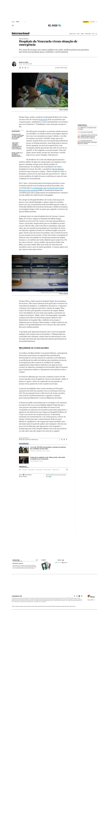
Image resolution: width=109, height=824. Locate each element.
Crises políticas (31, 469)
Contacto (13, 606)
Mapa (45, 606)
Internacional (20, 33)
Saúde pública (39, 469)
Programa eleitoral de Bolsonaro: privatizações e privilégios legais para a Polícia (87, 142)
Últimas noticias (82, 125)
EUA (96, 33)
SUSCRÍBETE (85, 21)
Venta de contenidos (19, 606)
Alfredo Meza (39, 450)
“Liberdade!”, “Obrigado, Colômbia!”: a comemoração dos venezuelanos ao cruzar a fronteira (17, 145)
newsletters (16, 560)
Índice (68, 606)
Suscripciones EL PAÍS (50, 606)
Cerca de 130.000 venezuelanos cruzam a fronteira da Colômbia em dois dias (48, 448)
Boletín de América (18, 563)
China (93, 33)
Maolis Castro (23, 62)
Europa (82, 33)
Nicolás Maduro (58, 169)
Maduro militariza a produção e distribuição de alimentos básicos (17, 154)
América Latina (72, 33)
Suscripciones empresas (59, 606)
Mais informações (23, 476)
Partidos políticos (47, 469)
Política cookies (31, 606)
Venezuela (42, 119)
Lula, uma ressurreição (87, 132)
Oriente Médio (88, 33)
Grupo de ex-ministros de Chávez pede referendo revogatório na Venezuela (47, 458)
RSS (65, 606)
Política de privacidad (39, 606)
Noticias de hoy (72, 606)
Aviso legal (26, 606)
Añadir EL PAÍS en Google (62, 67)
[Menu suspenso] (13, 25)
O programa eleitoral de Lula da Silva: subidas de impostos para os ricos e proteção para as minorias (87, 136)
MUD (20, 469)
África (78, 33)
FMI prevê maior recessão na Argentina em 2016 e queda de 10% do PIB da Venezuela (18, 137)
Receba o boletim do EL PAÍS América (29, 439)
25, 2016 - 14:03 (27, 63)
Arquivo (43, 560)
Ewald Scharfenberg (34, 461)
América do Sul (55, 469)
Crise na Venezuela (23, 38)
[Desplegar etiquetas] (67, 470)
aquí (50, 476)
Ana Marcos (32, 450)
